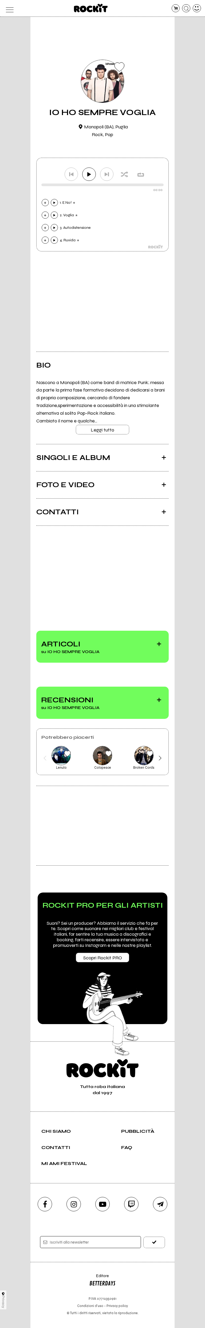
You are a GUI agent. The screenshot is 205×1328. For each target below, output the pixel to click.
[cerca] (186, 8)
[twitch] (131, 1204)
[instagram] (73, 1204)
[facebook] (45, 1204)
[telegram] (160, 1204)
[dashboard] (197, 8)
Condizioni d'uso (90, 1306)
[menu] (8, 8)
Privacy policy (117, 1306)
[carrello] (176, 8)
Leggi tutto (102, 430)
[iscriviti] (154, 1242)
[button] (45, 758)
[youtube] (102, 1204)
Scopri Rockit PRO (102, 958)
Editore (99, 1278)
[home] (91, 8)
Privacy (3, 1302)
